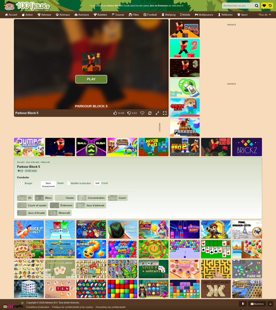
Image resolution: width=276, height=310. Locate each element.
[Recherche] (257, 6)
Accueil (13, 14)
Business (259, 304)
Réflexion (227, 14)
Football (152, 14)
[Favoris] (264, 6)
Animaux (65, 14)
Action (29, 14)
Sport (244, 14)
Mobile (186, 14)
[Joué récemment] (270, 6)
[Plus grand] (157, 113)
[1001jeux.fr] (27, 5)
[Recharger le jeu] (150, 113)
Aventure (83, 14)
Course (119, 14)
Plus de (263, 14)
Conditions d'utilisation (37, 307)
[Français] (243, 304)
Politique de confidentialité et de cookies (72, 307)
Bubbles (102, 14)
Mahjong (170, 14)
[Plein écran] (165, 113)
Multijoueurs (206, 14)
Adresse (46, 14)
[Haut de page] (270, 304)
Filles (136, 14)
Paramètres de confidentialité (111, 307)
